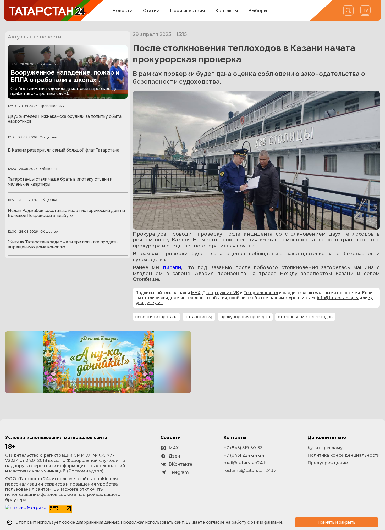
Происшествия (187, 10)
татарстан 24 (199, 316)
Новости (122, 10)
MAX (195, 292)
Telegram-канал (261, 292)
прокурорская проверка (245, 316)
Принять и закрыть (336, 522)
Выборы (257, 10)
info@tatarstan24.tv (338, 297)
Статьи (151, 10)
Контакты (226, 10)
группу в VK (227, 292)
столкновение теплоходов (305, 316)
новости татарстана (156, 316)
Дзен (207, 292)
